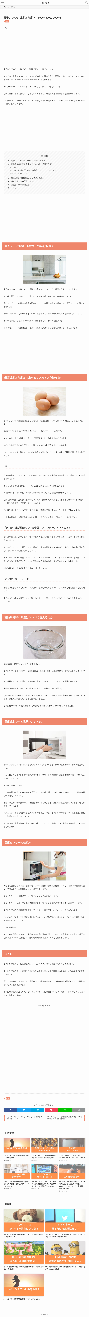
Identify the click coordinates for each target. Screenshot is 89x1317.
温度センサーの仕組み (20, 185)
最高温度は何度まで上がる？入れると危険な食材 (31, 164)
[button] (86, 2)
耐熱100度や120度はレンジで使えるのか (27, 178)
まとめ (13, 188)
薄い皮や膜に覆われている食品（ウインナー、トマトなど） (36, 170)
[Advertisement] (44, 51)
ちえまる (44, 2)
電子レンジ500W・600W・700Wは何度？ (28, 161)
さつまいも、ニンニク (22, 173)
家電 (7, 21)
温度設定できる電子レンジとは (24, 181)
